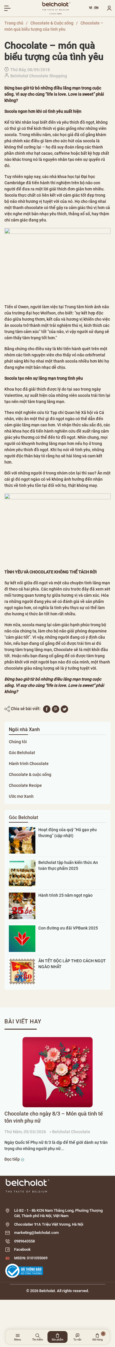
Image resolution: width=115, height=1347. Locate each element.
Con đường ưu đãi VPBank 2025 (68, 928)
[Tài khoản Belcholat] (107, 8)
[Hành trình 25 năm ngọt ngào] (22, 905)
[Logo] (57, 1186)
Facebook (22, 1249)
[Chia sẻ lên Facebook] (46, 708)
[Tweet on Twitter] (64, 708)
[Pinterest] (55, 708)
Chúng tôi (18, 741)
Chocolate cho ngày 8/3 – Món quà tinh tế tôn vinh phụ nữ (53, 1117)
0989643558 (24, 1241)
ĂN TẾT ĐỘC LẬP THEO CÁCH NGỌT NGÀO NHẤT (72, 963)
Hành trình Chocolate (29, 763)
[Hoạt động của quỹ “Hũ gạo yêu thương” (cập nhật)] (22, 840)
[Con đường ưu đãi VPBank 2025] (22, 938)
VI (90, 8)
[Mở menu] (7, 8)
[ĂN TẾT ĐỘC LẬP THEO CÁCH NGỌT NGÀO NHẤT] (22, 971)
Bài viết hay (23, 1021)
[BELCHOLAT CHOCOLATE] (56, 8)
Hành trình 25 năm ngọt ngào (65, 895)
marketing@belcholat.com (36, 1232)
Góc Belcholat (22, 752)
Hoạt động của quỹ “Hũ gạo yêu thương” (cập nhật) (67, 832)
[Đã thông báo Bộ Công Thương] (24, 1271)
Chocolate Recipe (25, 785)
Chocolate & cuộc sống (30, 774)
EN (96, 8)
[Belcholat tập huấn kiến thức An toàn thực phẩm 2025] (22, 872)
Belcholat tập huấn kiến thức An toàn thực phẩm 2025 (68, 865)
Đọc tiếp (12, 1159)
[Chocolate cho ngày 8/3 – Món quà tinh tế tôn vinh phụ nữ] (57, 1072)
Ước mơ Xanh (21, 796)
